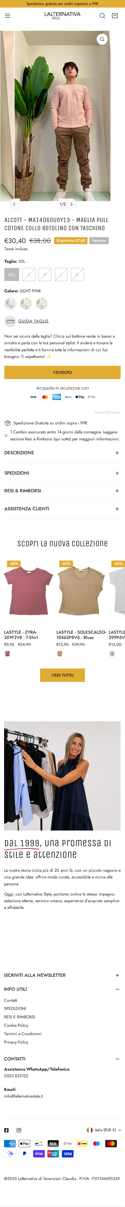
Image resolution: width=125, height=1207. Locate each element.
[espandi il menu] (7, 16)
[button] (114, 16)
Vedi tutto (62, 675)
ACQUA (26, 304)
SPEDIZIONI (15, 1008)
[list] (62, 122)
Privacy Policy (16, 1042)
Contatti (10, 1000)
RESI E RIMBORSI (19, 1017)
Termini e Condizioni (23, 1034)
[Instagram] (19, 1130)
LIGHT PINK (10, 304)
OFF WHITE (42, 304)
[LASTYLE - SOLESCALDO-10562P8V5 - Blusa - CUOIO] (59, 653)
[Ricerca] (102, 16)
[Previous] (14, 204)
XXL (11, 275)
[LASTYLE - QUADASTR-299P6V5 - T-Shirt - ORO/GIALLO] (112, 653)
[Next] (71, 204)
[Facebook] (6, 1130)
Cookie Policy (16, 1025)
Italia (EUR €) (105, 1130)
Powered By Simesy (107, 412)
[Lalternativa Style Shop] (62, 15)
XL (77, 275)
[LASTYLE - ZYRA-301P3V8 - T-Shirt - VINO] (7, 653)
